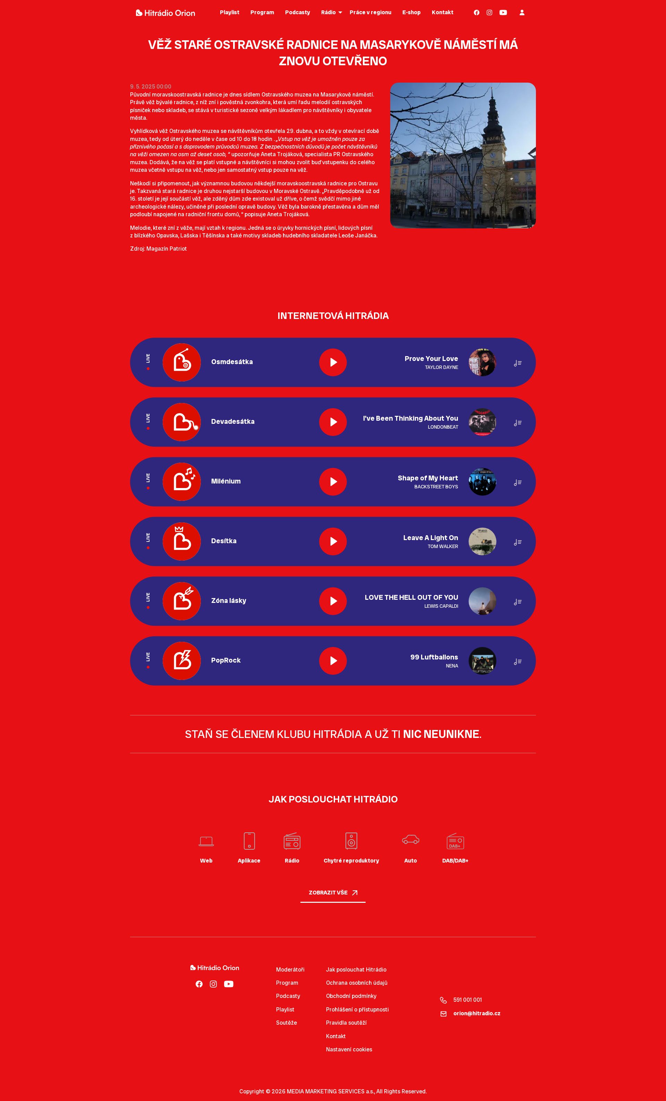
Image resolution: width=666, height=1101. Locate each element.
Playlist (285, 1009)
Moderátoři (290, 969)
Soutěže (286, 1022)
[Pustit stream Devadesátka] (333, 422)
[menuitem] (477, 12)
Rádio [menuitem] (328, 12)
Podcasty (288, 996)
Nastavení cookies (349, 1049)
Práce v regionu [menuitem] (370, 12)
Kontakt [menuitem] (442, 12)
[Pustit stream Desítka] (333, 541)
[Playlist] (518, 362)
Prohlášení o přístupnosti (357, 1009)
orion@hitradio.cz (477, 1013)
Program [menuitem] (262, 12)
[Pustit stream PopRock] (333, 661)
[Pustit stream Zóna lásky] (333, 601)
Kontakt (336, 1036)
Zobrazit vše (329, 892)
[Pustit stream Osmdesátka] (333, 362)
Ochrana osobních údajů (356, 982)
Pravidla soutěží (346, 1022)
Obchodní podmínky (351, 996)
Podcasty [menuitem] (297, 12)
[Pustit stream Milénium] (333, 482)
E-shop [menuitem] (411, 12)
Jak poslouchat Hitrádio (356, 969)
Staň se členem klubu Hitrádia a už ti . (333, 734)
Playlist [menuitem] (229, 12)
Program (287, 982)
